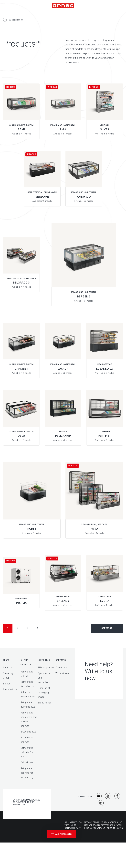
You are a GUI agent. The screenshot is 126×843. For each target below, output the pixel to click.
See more (106, 628)
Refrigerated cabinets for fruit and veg (27, 773)
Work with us (62, 673)
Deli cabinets (27, 762)
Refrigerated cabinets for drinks (27, 752)
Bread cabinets (28, 731)
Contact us (61, 667)
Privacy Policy (100, 822)
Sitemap (88, 822)
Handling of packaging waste (44, 692)
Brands (6, 683)
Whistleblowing (115, 828)
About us (7, 667)
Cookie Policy (115, 822)
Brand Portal (44, 702)
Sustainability (10, 689)
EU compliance (45, 667)
